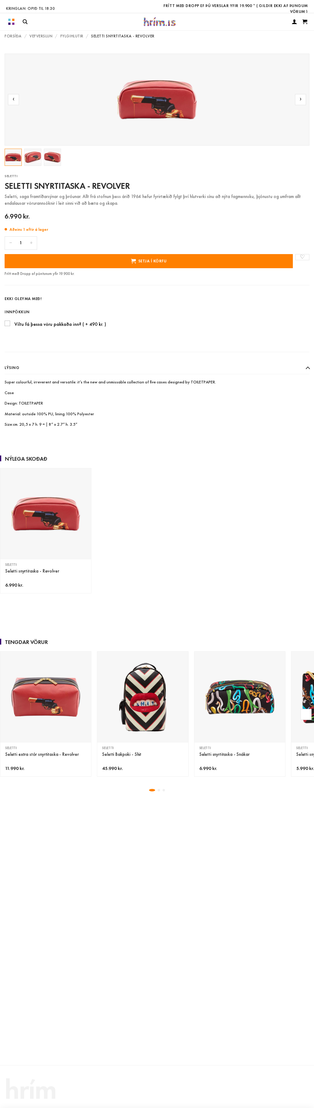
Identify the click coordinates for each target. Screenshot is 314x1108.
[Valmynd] (11, 22)
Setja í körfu (152, 261)
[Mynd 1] (13, 157)
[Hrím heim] (160, 21)
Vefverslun (40, 36)
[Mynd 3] (52, 157)
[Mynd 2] (32, 157)
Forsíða (13, 36)
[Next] (306, 714)
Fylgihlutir (71, 36)
